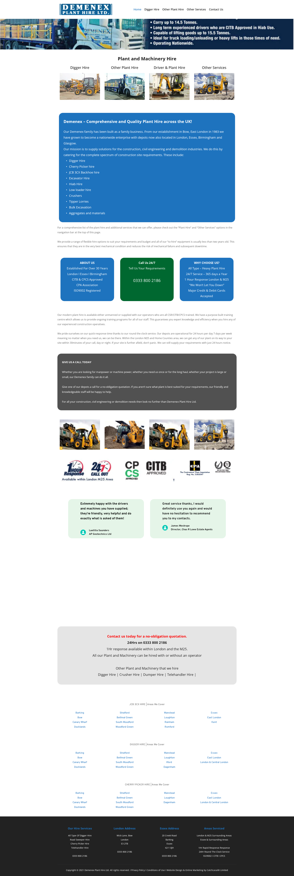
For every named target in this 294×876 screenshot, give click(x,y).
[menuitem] (137, 9)
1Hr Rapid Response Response (214, 847)
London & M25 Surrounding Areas (214, 835)
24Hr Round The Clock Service (214, 851)
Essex (169, 843)
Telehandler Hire (80, 847)
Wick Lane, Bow (124, 835)
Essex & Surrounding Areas (214, 839)
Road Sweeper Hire (80, 839)
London (124, 839)
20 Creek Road (169, 835)
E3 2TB (124, 843)
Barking (169, 839)
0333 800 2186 (147, 280)
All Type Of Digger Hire (80, 835)
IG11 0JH (169, 847)
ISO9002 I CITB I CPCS (214, 855)
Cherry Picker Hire (80, 843)
